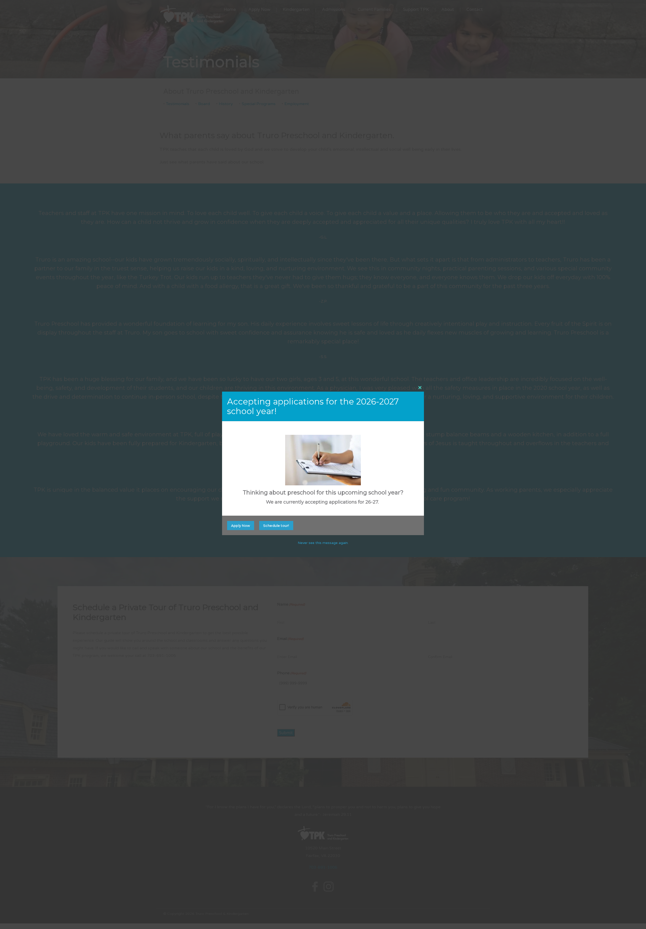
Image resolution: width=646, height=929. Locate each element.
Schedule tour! (276, 525)
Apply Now (240, 525)
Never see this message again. (323, 543)
